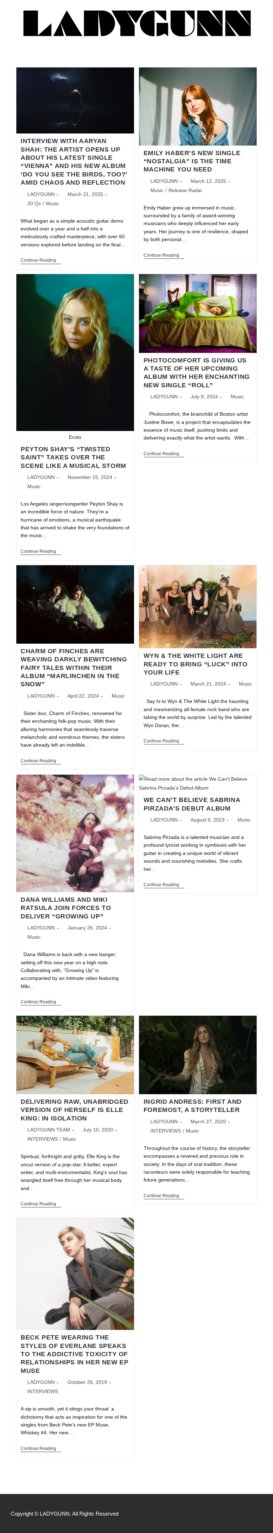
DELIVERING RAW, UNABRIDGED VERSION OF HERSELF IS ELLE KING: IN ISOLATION (75, 1110)
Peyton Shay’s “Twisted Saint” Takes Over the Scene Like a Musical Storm (73, 457)
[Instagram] (258, 1513)
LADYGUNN (41, 194)
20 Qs (34, 203)
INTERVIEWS (42, 1139)
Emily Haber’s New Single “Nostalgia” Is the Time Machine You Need (192, 161)
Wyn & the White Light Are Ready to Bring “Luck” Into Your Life (196, 664)
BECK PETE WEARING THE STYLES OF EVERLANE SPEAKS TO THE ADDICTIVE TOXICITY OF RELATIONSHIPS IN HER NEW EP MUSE (74, 1354)
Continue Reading (41, 260)
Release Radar (185, 190)
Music (52, 203)
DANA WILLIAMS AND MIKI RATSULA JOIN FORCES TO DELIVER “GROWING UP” (66, 908)
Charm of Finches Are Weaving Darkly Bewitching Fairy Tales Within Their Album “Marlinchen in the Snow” (74, 668)
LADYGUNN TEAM (48, 1130)
